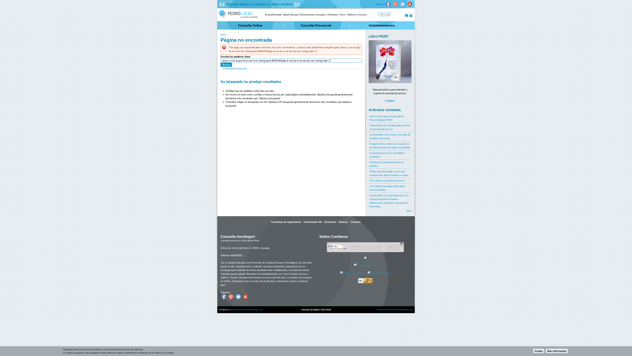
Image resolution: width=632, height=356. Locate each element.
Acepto (539, 351)
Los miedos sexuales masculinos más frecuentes (387, 188)
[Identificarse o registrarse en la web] (411, 15)
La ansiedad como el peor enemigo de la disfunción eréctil (389, 136)
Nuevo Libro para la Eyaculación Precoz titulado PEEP (386, 118)
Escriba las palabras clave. (236, 56)
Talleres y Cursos (357, 14)
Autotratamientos (382, 25)
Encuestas (330, 222)
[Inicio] (238, 17)
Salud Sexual (290, 14)
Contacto (355, 222)
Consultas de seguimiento (286, 222)
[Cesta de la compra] (406, 15)
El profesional (273, 14)
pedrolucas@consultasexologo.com (247, 310)
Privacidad (396, 310)
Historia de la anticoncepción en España (386, 164)
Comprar (390, 100)
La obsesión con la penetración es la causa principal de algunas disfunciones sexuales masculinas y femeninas (388, 201)
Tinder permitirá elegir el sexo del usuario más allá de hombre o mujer (388, 173)
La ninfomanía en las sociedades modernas (387, 155)
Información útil (313, 222)
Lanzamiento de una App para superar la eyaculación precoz (389, 127)
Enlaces (343, 222)
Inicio (223, 34)
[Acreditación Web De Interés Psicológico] (365, 258)
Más (409, 210)
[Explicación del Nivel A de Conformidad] (365, 282)
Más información (556, 351)
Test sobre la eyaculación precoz (387, 180)
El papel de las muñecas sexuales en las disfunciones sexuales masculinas (389, 145)
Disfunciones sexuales (313, 14)
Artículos (332, 14)
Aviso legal (408, 310)
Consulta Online (250, 25)
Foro (342, 14)
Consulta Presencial (316, 25)
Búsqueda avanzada (236, 68)
